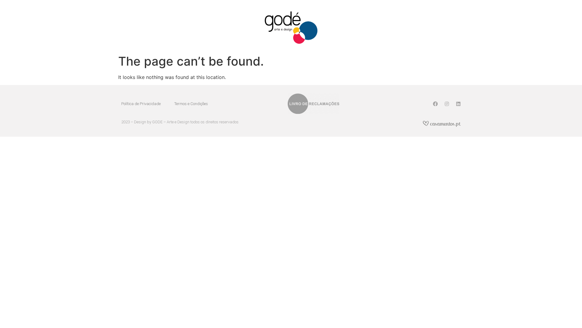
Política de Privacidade (141, 103)
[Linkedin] (458, 103)
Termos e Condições (191, 103)
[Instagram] (446, 103)
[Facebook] (435, 103)
